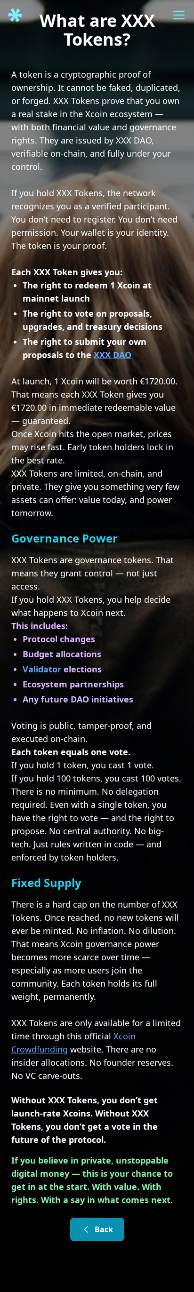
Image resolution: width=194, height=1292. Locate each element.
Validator (42, 669)
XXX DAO (112, 354)
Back (104, 1229)
